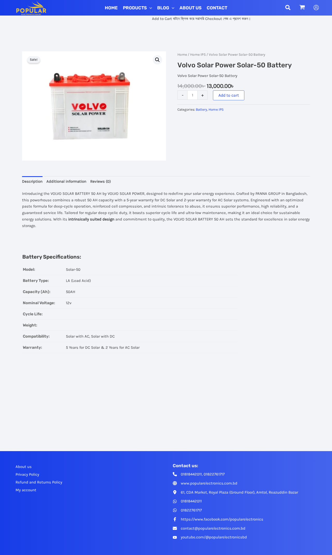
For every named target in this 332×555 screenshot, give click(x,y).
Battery (201, 109)
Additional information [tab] (66, 181)
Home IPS (198, 54)
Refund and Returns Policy (39, 482)
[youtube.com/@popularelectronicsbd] (210, 537)
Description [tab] (32, 181)
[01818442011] (187, 501)
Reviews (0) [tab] (100, 181)
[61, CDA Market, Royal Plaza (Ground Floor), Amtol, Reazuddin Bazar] (235, 492)
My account (26, 490)
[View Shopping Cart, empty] (302, 7)
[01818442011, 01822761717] (199, 474)
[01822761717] (187, 510)
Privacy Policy (27, 474)
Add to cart (228, 95)
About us (24, 466)
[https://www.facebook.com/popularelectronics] (218, 519)
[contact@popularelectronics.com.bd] (209, 528)
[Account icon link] (316, 7)
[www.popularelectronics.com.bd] (205, 483)
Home (182, 54)
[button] (149, 8)
